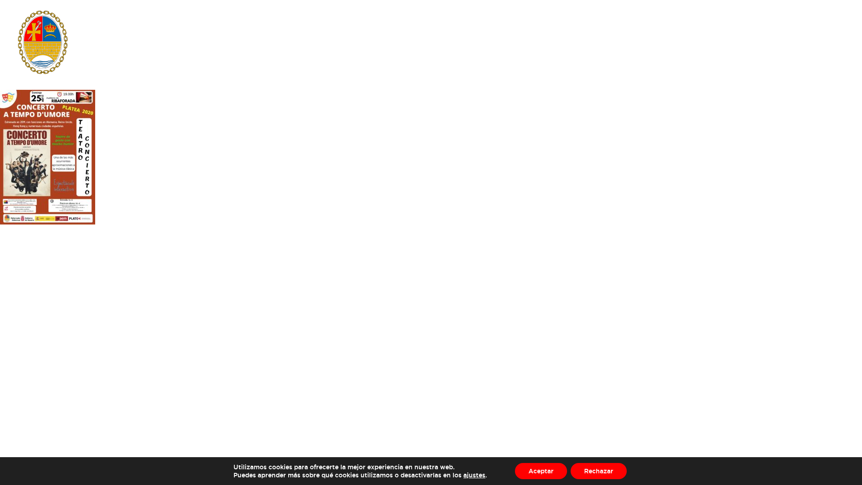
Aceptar (541, 470)
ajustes (474, 475)
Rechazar (598, 470)
